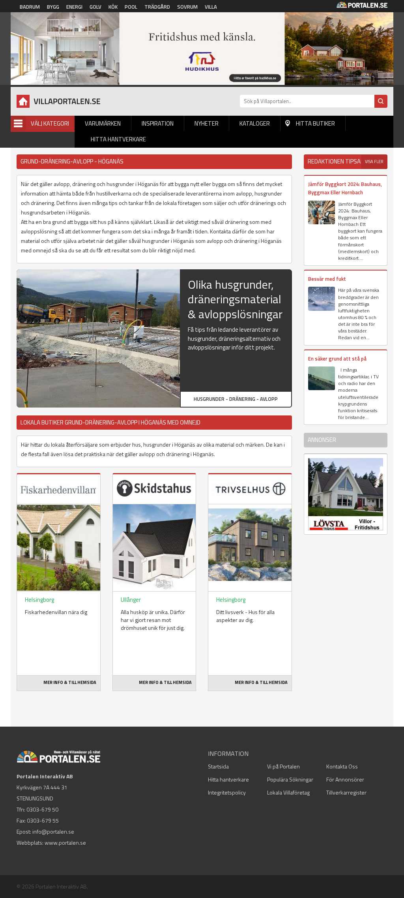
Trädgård (157, 7)
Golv (95, 7)
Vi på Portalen (283, 766)
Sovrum (187, 7)
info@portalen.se (53, 831)
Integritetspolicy (227, 792)
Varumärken (103, 123)
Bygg (53, 7)
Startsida (218, 766)
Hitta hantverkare (118, 139)
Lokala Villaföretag (288, 792)
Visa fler (374, 161)
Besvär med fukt (327, 279)
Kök (113, 7)
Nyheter (207, 123)
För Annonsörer (345, 779)
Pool (131, 7)
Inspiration (158, 123)
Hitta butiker (315, 123)
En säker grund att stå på (337, 359)
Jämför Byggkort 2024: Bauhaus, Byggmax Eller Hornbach (345, 188)
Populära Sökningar (290, 779)
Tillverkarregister (346, 792)
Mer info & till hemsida (69, 682)
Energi (74, 7)
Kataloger (254, 123)
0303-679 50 (42, 809)
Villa (211, 7)
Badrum (30, 7)
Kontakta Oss (342, 766)
